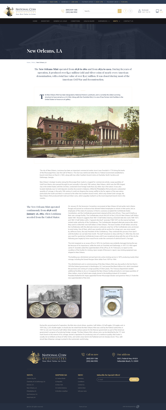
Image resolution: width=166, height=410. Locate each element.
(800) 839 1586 (71, 10)
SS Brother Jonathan (61, 391)
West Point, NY (31, 397)
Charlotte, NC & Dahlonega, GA (36, 381)
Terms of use (83, 406)
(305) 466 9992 (71, 12)
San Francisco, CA (32, 394)
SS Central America (61, 388)
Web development (128, 406)
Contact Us (128, 21)
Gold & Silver (89, 21)
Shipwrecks (102, 21)
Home (35, 21)
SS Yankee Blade (60, 378)
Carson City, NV (31, 378)
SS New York (59, 385)
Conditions (75, 21)
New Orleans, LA (32, 388)
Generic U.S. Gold (60, 21)
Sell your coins (82, 391)
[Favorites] (130, 11)
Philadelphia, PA (31, 391)
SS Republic (58, 381)
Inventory (45, 21)
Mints (115, 21)
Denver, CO (30, 385)
